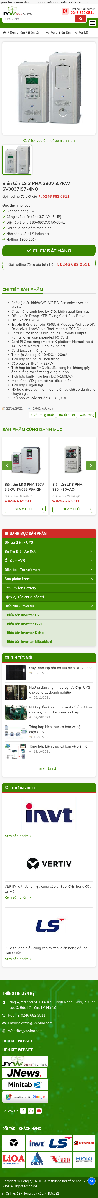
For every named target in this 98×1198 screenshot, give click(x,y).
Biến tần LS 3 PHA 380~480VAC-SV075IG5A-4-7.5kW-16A (70, 487)
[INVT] (49, 813)
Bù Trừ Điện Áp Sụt (20, 551)
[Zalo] (92, 1181)
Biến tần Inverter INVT (25, 624)
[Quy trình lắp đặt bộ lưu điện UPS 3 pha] (16, 672)
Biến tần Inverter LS (73, 33)
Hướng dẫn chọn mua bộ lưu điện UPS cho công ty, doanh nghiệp (59, 690)
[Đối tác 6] (37, 1159)
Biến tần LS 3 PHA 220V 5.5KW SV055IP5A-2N (24, 487)
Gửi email (68, 415)
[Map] (49, 1097)
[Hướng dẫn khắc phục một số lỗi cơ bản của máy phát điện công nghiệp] (16, 712)
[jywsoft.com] (49, 1062)
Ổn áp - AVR (15, 560)
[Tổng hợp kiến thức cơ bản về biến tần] (16, 751)
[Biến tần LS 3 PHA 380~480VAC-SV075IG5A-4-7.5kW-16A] (72, 459)
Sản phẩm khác (17, 579)
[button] (7, 465)
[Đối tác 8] (84, 1159)
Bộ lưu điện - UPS (19, 542)
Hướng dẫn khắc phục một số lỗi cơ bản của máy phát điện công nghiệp (60, 709)
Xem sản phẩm (16, 836)
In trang (88, 415)
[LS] (49, 925)
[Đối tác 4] (84, 1143)
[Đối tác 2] (37, 1143)
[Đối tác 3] (60, 1143)
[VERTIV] (49, 864)
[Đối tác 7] (60, 1159)
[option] (49, 88)
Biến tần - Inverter (41, 33)
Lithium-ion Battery (20, 588)
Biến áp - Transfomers (23, 569)
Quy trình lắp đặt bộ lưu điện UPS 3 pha (61, 668)
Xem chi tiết (24, 509)
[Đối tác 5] (13, 1159)
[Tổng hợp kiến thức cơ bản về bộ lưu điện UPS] (16, 731)
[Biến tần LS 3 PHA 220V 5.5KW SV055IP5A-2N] (25, 459)
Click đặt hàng (52, 250)
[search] (80, 18)
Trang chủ (4, 32)
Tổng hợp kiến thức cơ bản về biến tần (59, 746)
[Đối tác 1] (13, 1143)
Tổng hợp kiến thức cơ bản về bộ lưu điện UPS (58, 729)
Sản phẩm (17, 33)
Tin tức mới (21, 657)
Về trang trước (44, 415)
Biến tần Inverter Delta (25, 633)
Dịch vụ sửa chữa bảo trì (24, 597)
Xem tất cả (48, 769)
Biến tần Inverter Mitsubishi (29, 641)
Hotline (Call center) (83, 11)
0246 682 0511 (56, 196)
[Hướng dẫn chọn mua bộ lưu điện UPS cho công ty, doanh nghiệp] (16, 692)
